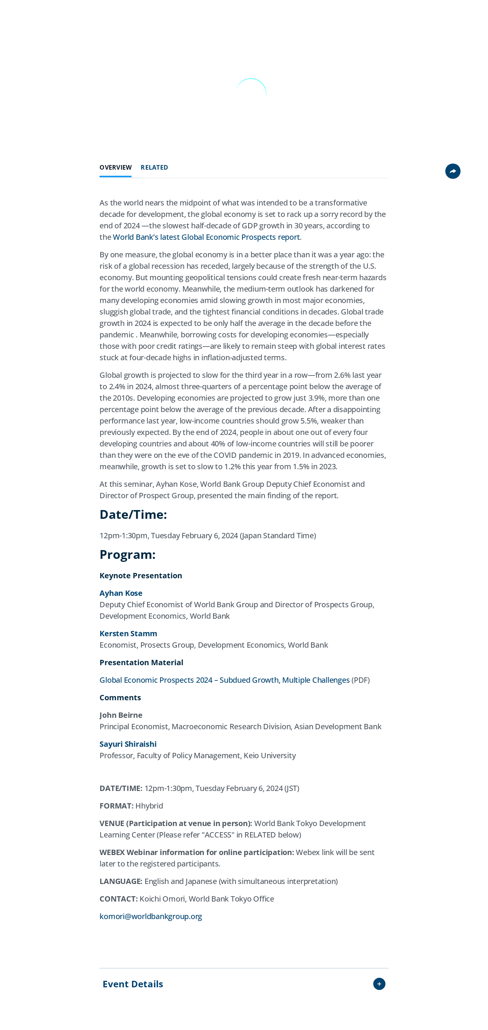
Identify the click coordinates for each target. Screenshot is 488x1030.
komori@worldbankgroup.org (151, 916)
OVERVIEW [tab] (116, 168)
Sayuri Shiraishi (128, 744)
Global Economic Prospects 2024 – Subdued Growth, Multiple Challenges (225, 680)
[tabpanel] (244, 570)
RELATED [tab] (154, 168)
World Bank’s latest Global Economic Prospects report (206, 237)
